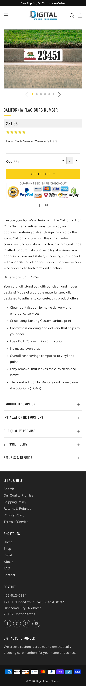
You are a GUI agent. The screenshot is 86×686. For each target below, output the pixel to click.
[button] (32, 94)
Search (9, 489)
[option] (43, 58)
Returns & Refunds (17, 508)
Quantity (12, 161)
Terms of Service (16, 522)
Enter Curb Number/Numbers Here (31, 141)
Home (8, 542)
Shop (7, 549)
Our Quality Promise (18, 495)
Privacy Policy (14, 515)
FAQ (7, 568)
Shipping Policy (15, 502)
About (8, 562)
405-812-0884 (15, 595)
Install (8, 555)
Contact (9, 575)
